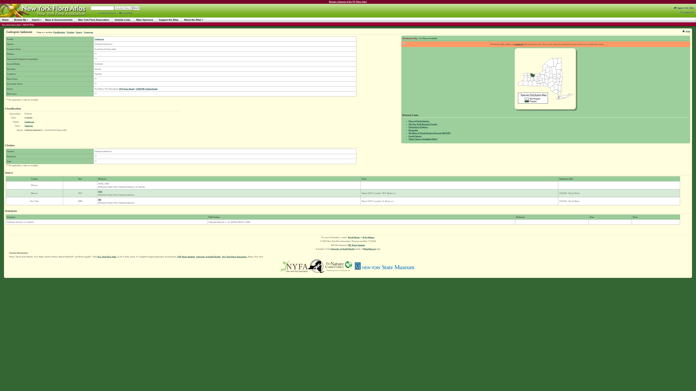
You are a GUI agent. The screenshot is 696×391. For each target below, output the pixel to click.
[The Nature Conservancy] (338, 266)
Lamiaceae (99, 39)
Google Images (415, 136)
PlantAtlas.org (369, 249)
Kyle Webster (368, 237)
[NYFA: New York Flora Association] (294, 266)
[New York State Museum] (384, 266)
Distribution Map (410, 38)
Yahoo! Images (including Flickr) (423, 139)
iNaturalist (413, 130)
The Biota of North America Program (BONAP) (430, 133)
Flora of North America (419, 121)
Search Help (126, 13)
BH (99, 200)
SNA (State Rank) (127, 89)
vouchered (518, 44)
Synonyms (88, 32)
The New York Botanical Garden (423, 124)
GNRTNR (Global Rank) (147, 89)
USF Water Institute (356, 245)
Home (5, 19)
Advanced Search (108, 13)
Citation (70, 32)
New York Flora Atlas (11, 25)
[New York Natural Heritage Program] (316, 266)
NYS (100, 192)
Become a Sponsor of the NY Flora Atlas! (348, 2)
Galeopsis (29, 126)
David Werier (354, 237)
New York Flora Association (48, 13)
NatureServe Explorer (418, 127)
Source (79, 32)
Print (688, 31)
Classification (59, 32)
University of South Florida (342, 249)
